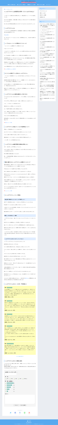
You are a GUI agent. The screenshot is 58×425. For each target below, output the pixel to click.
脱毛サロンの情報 (43, 15)
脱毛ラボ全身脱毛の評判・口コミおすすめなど (47, 96)
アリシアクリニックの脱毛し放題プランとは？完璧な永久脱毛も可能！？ (47, 32)
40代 (16, 378)
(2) (13, 389)
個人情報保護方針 (43, 76)
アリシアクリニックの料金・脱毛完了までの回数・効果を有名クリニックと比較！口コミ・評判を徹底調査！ (47, 25)
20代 (7, 378)
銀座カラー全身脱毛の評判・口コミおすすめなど (47, 99)
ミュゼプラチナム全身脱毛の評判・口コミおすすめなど (47, 61)
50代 (20, 378)
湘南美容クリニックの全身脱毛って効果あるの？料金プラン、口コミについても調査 (47, 92)
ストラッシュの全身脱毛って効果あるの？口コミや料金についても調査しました (47, 54)
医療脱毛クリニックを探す (31, 4)
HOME (29, 421)
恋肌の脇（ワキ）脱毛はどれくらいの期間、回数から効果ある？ (47, 89)
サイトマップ (48, 4)
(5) (13, 383)
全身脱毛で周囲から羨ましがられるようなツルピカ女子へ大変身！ (47, 79)
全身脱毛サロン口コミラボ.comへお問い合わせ (47, 82)
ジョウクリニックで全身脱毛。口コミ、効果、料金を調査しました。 (47, 51)
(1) (13, 391)
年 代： (7, 376)
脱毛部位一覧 (42, 17)
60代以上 (25, 378)
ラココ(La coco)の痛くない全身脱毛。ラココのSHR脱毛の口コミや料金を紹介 (47, 67)
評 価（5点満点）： (9, 381)
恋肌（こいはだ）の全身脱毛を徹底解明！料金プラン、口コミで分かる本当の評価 (47, 86)
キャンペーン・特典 (8, 190)
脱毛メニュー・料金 (8, 122)
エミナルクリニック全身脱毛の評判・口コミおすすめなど (47, 39)
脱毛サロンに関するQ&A (11, 4)
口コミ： (7, 393)
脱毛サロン (27, 278)
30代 (12, 378)
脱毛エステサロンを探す (41, 4)
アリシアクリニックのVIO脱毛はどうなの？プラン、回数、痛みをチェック (47, 29)
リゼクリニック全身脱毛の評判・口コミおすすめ (47, 70)
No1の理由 (7, 34)
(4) (13, 385)
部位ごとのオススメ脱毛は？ (21, 4)
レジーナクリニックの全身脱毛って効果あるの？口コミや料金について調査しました (47, 74)
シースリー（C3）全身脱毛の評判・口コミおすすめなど (47, 48)
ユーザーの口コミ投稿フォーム (45, 64)
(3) (13, 387)
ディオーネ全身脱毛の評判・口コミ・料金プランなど (47, 58)
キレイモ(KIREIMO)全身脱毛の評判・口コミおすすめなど (47, 42)
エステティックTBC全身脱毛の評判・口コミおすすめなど (47, 35)
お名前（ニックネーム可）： (11, 372)
